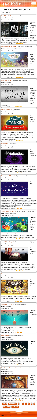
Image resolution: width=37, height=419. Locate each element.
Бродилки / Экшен (10, 48)
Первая (5, 403)
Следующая (6, 406)
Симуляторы (15, 18)
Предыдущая (12, 403)
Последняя (15, 406)
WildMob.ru (11, 416)
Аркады (7, 213)
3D (6, 371)
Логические (8, 18)
